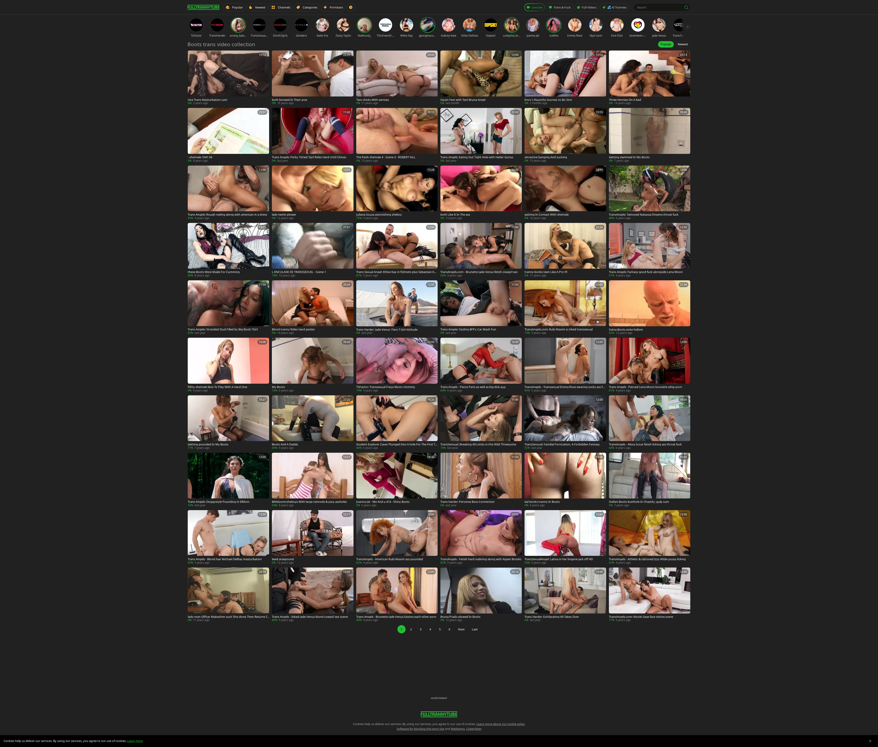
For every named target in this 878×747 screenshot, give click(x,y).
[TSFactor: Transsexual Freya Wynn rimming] (397, 365)
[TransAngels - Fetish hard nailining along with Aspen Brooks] (481, 537)
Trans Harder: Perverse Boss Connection (467, 501)
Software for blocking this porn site (421, 729)
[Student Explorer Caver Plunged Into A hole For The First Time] (397, 422)
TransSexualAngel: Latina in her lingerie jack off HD (559, 559)
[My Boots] (312, 365)
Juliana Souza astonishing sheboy (379, 214)
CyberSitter (474, 729)
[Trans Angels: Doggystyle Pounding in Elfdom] (228, 480)
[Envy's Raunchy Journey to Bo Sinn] (565, 78)
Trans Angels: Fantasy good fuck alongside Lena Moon (646, 271)
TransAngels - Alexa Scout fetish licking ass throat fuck (645, 444)
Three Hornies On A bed (625, 99)
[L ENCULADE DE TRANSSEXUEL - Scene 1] (312, 250)
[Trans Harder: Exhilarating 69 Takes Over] (565, 595)
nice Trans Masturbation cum (207, 99)
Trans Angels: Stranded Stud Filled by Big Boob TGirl (223, 329)
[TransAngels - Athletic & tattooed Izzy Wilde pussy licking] (649, 537)
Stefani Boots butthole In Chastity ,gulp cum (639, 501)
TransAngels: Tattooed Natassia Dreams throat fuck (643, 214)
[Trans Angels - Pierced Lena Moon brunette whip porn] (649, 365)
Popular (666, 44)
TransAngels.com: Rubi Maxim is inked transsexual (559, 329)
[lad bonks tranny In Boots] (565, 480)
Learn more (135, 741)
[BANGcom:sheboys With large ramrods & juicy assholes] (312, 480)
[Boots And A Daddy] (312, 422)
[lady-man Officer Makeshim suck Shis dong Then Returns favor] (228, 595)
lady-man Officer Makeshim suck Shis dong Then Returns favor (228, 616)
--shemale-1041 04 (200, 157)
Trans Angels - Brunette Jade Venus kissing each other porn (396, 616)
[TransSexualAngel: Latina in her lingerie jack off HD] (565, 537)
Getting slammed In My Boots (629, 157)
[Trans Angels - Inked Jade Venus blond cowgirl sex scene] (312, 595)
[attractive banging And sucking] (565, 135)
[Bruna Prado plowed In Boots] (481, 595)
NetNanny (458, 729)
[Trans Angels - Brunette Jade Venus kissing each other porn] (397, 595)
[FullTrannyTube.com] (203, 7)
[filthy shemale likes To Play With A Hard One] (228, 365)
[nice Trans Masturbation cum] (228, 78)
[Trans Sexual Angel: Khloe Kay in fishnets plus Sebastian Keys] (397, 250)
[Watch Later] (350, 7)
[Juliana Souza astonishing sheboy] (397, 193)
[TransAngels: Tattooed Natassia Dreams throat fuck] (649, 193)
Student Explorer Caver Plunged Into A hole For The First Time (396, 444)
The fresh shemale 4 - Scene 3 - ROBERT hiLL (385, 157)
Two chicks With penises (372, 99)
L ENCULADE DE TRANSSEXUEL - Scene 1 (299, 271)
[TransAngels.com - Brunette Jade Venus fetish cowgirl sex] (481, 250)
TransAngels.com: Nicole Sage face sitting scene (641, 616)
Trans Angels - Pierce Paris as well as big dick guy (473, 387)
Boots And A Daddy (285, 444)
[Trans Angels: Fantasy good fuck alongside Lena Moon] (649, 250)
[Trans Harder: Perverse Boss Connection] (481, 480)
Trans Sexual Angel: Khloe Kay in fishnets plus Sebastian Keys (396, 271)
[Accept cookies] (870, 741)
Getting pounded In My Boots (208, 444)
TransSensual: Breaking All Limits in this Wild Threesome (478, 444)
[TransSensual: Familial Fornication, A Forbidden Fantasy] (565, 422)
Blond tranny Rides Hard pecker (293, 329)
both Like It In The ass (455, 214)
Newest (683, 44)
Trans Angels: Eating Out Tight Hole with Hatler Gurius (476, 157)
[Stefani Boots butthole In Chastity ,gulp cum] (649, 480)
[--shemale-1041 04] (228, 135)
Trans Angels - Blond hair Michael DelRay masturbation (225, 559)
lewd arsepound (283, 559)
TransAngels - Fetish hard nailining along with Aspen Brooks (480, 559)
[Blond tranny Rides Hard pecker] (312, 307)
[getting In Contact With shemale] (565, 193)
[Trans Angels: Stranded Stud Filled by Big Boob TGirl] (228, 307)
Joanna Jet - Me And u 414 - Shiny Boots (383, 501)
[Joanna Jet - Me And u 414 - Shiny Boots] (397, 480)
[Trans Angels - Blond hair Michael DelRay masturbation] (228, 537)
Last (475, 629)
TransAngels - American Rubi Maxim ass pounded (389, 559)
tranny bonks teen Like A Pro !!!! (546, 271)
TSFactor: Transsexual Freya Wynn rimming (385, 387)
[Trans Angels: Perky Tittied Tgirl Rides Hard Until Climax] (312, 135)
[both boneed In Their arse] (312, 78)
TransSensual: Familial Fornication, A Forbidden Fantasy (562, 444)
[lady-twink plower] (312, 193)
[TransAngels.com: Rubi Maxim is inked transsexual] (565, 307)
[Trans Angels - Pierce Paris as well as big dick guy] (481, 365)
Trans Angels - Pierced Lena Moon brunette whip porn (645, 387)
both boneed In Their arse (289, 99)
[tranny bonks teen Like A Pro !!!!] (565, 250)
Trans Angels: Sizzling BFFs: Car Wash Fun (468, 329)
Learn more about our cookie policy (500, 724)
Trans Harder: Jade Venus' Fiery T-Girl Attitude (387, 329)
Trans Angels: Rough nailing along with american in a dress (227, 214)
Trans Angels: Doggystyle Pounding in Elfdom (218, 501)
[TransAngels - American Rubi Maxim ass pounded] (397, 537)
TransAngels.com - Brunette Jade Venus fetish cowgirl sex (479, 271)
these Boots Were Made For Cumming (214, 271)
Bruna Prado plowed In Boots (460, 616)
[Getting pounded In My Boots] (228, 422)
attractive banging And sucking (546, 157)
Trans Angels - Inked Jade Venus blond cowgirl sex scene (310, 616)
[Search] (686, 7)
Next (461, 629)
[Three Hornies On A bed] (649, 78)
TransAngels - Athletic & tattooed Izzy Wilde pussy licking (647, 559)
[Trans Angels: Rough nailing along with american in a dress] (228, 193)
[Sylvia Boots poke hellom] (649, 307)
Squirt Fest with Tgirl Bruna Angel (462, 99)
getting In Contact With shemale (547, 214)
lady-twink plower (284, 214)
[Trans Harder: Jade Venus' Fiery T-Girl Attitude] (397, 307)
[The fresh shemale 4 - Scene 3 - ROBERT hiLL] (397, 135)
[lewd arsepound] (312, 537)
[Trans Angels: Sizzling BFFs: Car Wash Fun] (481, 307)
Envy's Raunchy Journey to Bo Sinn (548, 99)
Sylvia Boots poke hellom (626, 329)
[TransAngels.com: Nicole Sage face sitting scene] (649, 595)
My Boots (278, 387)
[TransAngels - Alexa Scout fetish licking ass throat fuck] (649, 422)
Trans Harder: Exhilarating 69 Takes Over (552, 616)
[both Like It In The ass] (481, 193)
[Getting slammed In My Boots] (649, 135)
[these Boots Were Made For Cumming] (228, 250)
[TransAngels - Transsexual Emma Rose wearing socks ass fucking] (565, 365)
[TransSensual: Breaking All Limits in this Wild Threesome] (481, 422)
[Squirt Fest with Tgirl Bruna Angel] (481, 78)
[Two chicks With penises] (397, 78)
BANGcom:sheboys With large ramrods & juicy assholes (309, 501)
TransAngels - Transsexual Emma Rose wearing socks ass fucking (565, 387)
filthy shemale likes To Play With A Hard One (217, 387)
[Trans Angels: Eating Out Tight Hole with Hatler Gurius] (481, 135)
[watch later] (193, 55)
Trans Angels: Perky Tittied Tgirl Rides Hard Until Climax (309, 157)
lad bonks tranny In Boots (542, 501)
